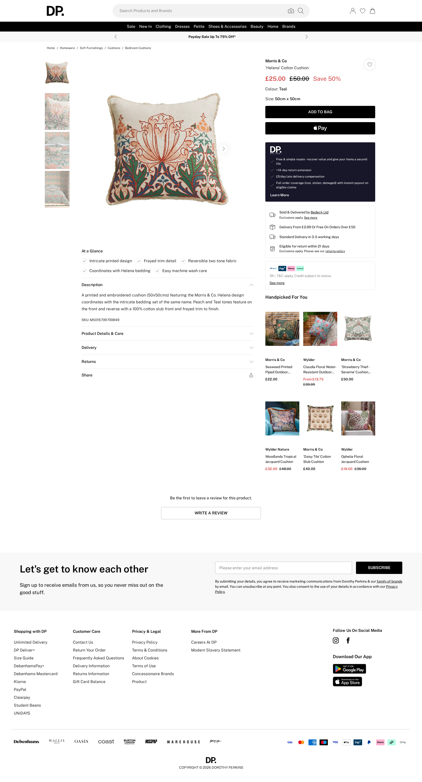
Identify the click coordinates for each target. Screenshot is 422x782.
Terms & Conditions (149, 650)
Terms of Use (144, 666)
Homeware (67, 48)
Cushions (114, 48)
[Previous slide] (116, 37)
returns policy (335, 251)
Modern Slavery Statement (215, 650)
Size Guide (24, 658)
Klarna (20, 681)
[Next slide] (307, 37)
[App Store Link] (349, 675)
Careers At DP (204, 642)
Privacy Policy (144, 642)
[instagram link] (336, 640)
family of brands (389, 581)
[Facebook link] (348, 640)
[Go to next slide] (223, 149)
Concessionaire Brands (153, 673)
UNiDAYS (22, 713)
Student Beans (27, 705)
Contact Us (83, 642)
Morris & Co (276, 61)
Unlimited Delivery (30, 642)
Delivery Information (91, 666)
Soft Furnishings (91, 48)
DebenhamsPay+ (29, 666)
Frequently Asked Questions (98, 658)
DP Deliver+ (24, 650)
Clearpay (22, 697)
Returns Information (91, 673)
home (51, 48)
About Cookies (145, 658)
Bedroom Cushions (138, 48)
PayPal (20, 689)
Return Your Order (89, 650)
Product (139, 681)
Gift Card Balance (89, 681)
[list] (167, 148)
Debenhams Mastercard (36, 673)
